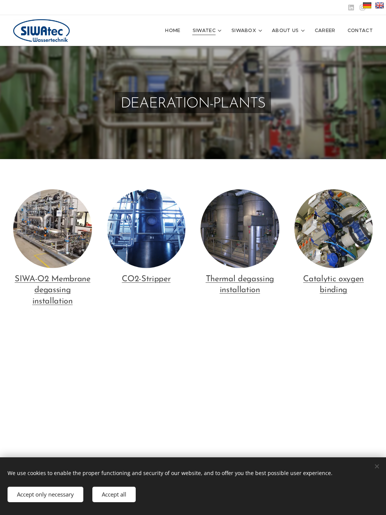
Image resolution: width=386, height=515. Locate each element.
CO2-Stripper (146, 279)
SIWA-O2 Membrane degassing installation (52, 290)
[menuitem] (174, 30)
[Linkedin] (351, 7)
